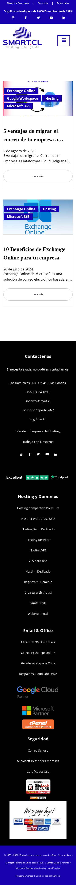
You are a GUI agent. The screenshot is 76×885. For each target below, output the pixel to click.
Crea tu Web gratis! (38, 592)
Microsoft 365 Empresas (38, 642)
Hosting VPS (38, 550)
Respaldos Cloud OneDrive (38, 674)
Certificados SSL (38, 772)
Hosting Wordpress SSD (38, 519)
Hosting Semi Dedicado (38, 529)
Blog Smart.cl (38, 419)
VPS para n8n (38, 561)
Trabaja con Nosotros (38, 442)
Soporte (43, 3)
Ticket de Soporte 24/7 (38, 410)
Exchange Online (21, 90)
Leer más (38, 176)
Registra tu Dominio (38, 582)
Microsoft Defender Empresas (38, 761)
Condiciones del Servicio (48, 875)
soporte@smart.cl (38, 401)
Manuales (63, 3)
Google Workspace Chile (38, 663)
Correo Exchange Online (38, 653)
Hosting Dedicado (38, 571)
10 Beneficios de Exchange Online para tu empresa (34, 253)
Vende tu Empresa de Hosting (38, 431)
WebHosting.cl (38, 614)
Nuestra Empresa (18, 3)
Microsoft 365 (18, 106)
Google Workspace (22, 98)
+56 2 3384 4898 (38, 392)
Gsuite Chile (38, 603)
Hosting (51, 98)
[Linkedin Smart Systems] (63, 16)
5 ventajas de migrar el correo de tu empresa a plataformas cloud (30, 136)
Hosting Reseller (38, 540)
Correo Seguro (38, 750)
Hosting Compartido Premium (38, 508)
